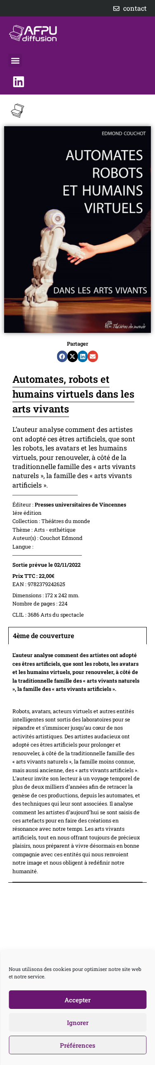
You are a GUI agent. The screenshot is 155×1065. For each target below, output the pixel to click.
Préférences (77, 1045)
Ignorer (77, 1022)
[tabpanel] (77, 763)
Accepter (77, 1000)
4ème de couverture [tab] (43, 635)
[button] (15, 60)
